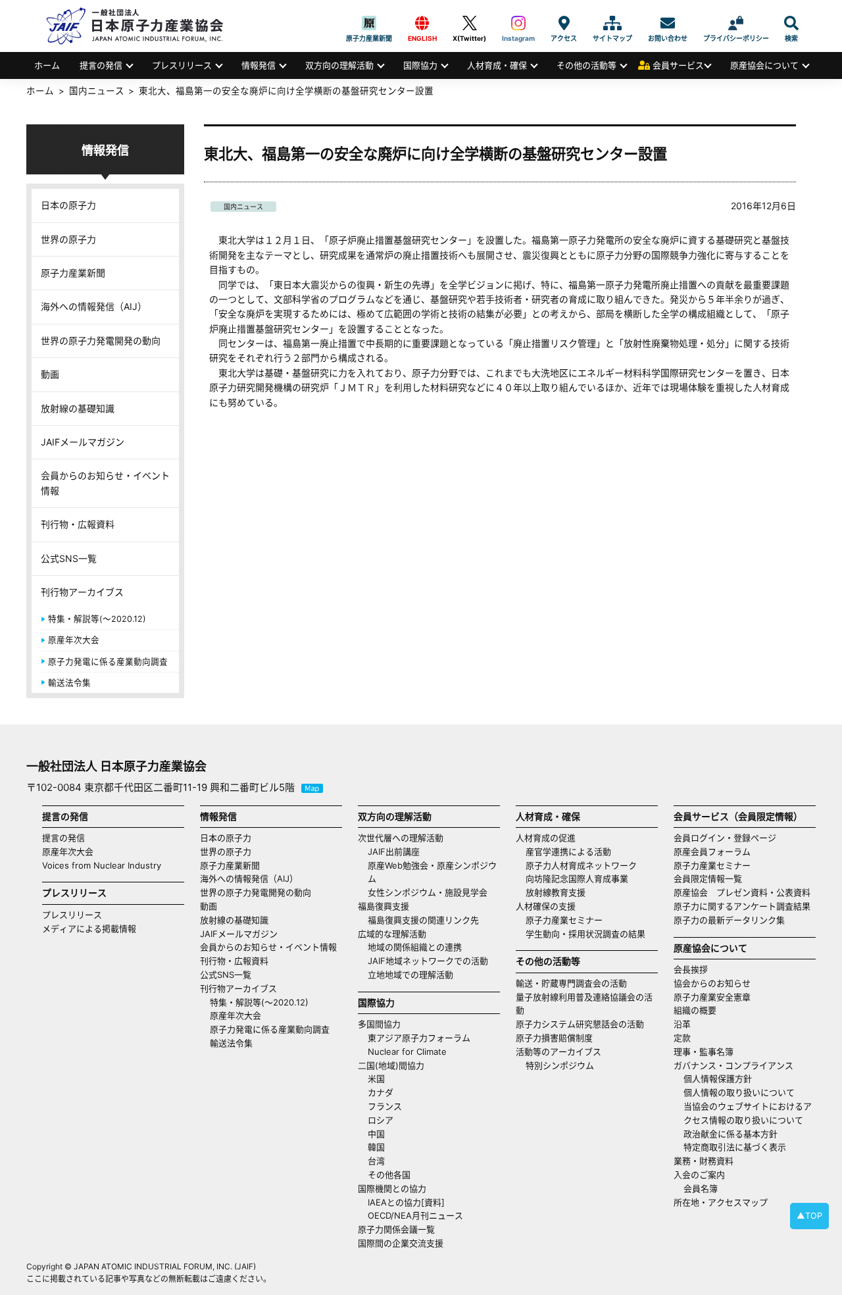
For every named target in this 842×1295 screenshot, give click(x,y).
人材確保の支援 (546, 906)
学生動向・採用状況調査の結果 (590, 933)
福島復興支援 (383, 906)
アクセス (564, 23)
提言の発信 (101, 65)
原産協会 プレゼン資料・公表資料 (742, 892)
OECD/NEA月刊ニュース (415, 1215)
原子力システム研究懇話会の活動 (580, 1024)
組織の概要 (695, 1010)
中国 (376, 1134)
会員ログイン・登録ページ (725, 837)
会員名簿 (700, 1188)
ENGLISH (422, 23)
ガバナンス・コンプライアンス (733, 1065)
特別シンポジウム (560, 1065)
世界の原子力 (68, 239)
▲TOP (809, 1216)
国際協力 (420, 65)
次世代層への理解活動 (400, 837)
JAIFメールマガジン (82, 441)
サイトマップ (612, 23)
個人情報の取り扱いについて (739, 1092)
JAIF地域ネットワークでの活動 (428, 960)
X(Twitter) (469, 23)
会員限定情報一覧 (708, 878)
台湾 (376, 1160)
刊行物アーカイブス (82, 591)
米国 (376, 1078)
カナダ (380, 1092)
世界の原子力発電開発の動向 (101, 340)
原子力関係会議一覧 (396, 1229)
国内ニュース (243, 207)
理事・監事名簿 (703, 1051)
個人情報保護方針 (717, 1078)
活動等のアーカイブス (558, 1051)
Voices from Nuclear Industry (101, 865)
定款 (682, 1037)
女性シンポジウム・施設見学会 (427, 892)
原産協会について (764, 65)
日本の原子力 (68, 205)
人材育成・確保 (497, 65)
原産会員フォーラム (712, 851)
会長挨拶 (691, 969)
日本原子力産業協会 (141, 26)
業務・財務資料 (703, 1160)
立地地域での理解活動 (410, 974)
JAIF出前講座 (394, 851)
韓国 (376, 1147)
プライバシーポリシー (736, 23)
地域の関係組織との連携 (415, 947)
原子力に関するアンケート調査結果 (742, 906)
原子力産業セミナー (564, 920)
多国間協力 (379, 1024)
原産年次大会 (73, 640)
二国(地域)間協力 (391, 1065)
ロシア (380, 1120)
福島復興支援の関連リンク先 (423, 920)
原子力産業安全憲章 (712, 997)
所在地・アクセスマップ (721, 1202)
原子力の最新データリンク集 (729, 920)
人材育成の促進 (546, 837)
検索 (791, 23)
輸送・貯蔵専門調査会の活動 (571, 983)
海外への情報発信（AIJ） (94, 306)
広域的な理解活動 (392, 933)
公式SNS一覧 (69, 558)
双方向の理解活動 (339, 65)
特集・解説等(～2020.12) (97, 619)
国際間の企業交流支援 (400, 1243)
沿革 (682, 1024)
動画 (50, 374)
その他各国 (389, 1174)
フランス (385, 1106)
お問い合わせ (667, 23)
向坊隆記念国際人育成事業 (577, 878)
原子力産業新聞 (369, 23)
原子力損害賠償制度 (554, 1037)
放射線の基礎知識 (77, 408)
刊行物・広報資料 (77, 524)
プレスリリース (182, 65)
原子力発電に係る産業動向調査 (108, 662)
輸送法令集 (69, 683)
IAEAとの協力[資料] (406, 1202)
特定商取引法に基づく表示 (734, 1147)
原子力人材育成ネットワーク (581, 865)
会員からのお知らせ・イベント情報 (105, 482)
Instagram (518, 23)
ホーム (47, 65)
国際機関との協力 (392, 1188)
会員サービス (678, 65)
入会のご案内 (699, 1174)
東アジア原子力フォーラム (419, 1037)
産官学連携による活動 (568, 851)
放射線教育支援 (555, 892)
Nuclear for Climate (407, 1051)
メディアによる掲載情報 (89, 928)
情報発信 (258, 65)
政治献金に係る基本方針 (730, 1134)
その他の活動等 (586, 65)
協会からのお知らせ (712, 983)
